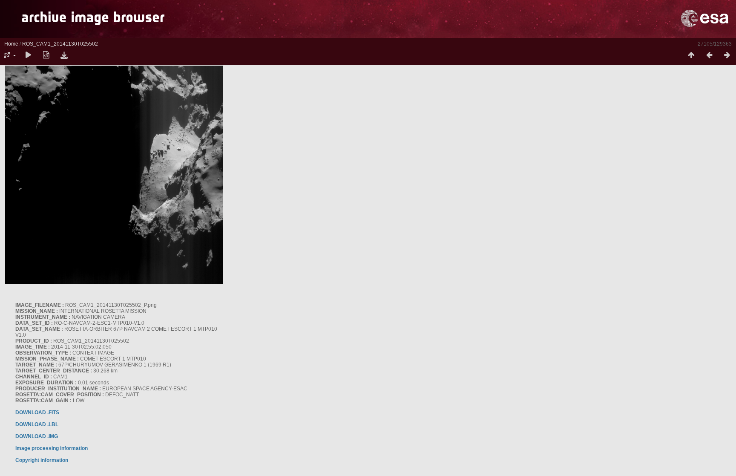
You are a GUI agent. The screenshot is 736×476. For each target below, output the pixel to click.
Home (11, 44)
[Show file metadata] (46, 55)
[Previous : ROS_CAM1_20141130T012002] (709, 55)
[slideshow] (28, 55)
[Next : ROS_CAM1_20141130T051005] (727, 55)
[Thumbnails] (691, 55)
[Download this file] (64, 55)
